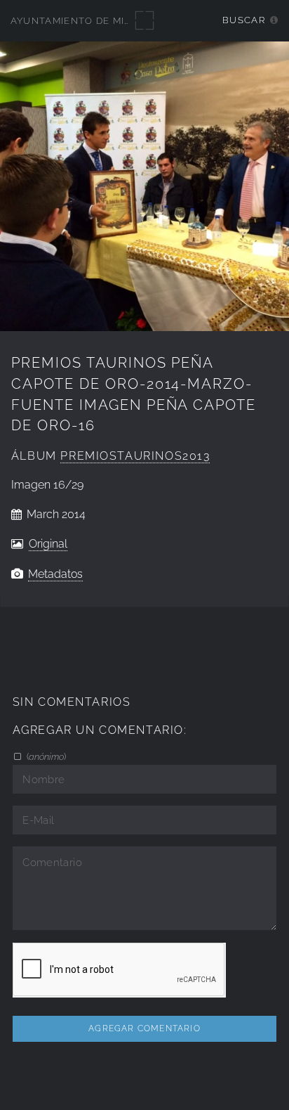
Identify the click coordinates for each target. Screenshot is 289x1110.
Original (48, 543)
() (45, 756)
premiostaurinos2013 (135, 456)
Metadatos (55, 574)
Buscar (243, 20)
